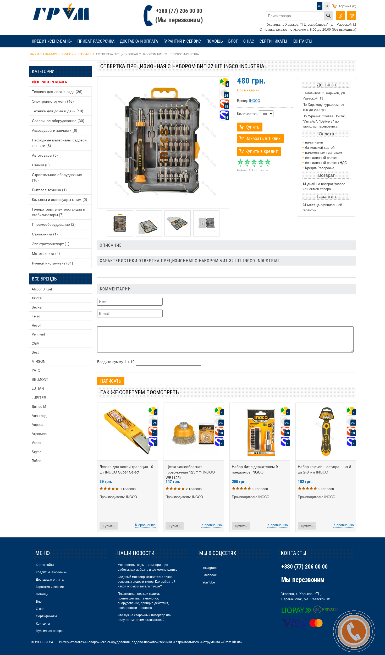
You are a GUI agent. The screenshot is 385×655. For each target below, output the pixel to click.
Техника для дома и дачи (57, 110)
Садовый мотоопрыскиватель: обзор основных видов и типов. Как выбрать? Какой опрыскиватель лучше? (146, 581)
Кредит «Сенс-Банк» (52, 41)
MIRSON (38, 361)
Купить (252, 127)
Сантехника (45, 233)
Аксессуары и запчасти (54, 130)
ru (319, 5)
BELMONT (40, 379)
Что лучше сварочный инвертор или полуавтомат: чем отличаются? (145, 617)
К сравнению (145, 524)
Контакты (302, 41)
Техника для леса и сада (57, 91)
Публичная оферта (50, 630)
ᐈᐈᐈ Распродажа (49, 81)
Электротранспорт (50, 243)
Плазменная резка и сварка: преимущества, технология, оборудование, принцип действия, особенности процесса (143, 600)
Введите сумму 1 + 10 (116, 361)
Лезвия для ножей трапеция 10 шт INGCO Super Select (126, 469)
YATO (36, 370)
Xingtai (37, 297)
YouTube (208, 582)
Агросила (39, 433)
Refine (36, 460)
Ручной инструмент (52, 263)
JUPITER (39, 397)
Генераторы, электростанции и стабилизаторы (58, 211)
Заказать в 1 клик (262, 138)
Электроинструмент (53, 101)
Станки (41, 164)
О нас (248, 41)
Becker (37, 307)
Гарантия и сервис (182, 41)
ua (326, 5)
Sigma (36, 451)
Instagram (209, 567)
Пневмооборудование (54, 224)
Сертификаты (273, 41)
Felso (36, 315)
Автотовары (45, 155)
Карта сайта (45, 564)
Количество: (247, 113)
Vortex (36, 442)
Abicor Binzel (42, 289)
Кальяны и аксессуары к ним (59, 199)
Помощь (214, 41)
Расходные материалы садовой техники (59, 142)
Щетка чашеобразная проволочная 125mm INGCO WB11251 (190, 472)
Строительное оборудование (57, 177)
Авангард (39, 415)
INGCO (254, 100)
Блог (233, 41)
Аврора (37, 424)
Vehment (38, 334)
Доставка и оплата (139, 41)
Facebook (209, 575)
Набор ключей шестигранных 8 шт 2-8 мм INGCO (324, 469)
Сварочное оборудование (58, 120)
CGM (36, 343)
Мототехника (46, 253)
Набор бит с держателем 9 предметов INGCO (255, 469)
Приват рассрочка (95, 41)
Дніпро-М (39, 406)
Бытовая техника (49, 189)
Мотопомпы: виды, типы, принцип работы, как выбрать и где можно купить (147, 566)
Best (35, 352)
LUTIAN (38, 388)
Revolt (36, 325)
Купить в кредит (261, 151)
